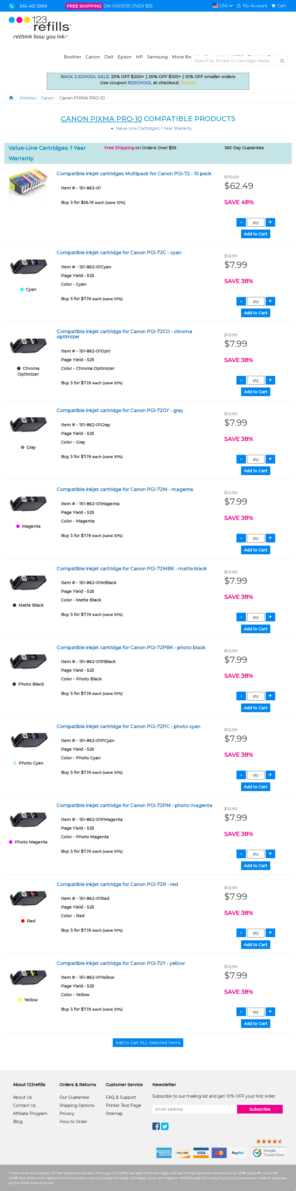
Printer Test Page (123, 1105)
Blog (18, 1121)
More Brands (186, 57)
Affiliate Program (30, 1113)
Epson (125, 57)
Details (188, 82)
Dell (108, 57)
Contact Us (24, 1105)
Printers (28, 98)
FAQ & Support (121, 1097)
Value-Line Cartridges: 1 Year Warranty (154, 128)
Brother (72, 57)
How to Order (73, 1121)
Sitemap (114, 1113)
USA (223, 5)
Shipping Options (77, 1105)
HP (139, 57)
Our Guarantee (74, 1097)
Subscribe (260, 1109)
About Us (22, 1097)
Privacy (67, 1113)
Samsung (157, 57)
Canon (93, 57)
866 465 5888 (33, 6)
